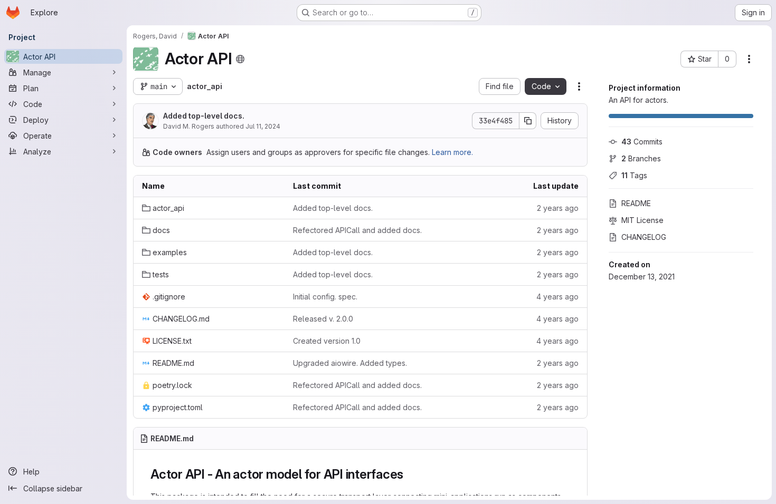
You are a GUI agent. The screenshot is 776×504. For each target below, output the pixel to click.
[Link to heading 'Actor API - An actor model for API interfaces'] (410, 474)
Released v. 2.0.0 (323, 318)
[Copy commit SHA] (527, 120)
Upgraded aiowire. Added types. (350, 362)
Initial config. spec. (325, 296)
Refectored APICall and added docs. (357, 230)
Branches (641, 158)
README (636, 203)
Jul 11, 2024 (262, 126)
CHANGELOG (643, 236)
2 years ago (558, 207)
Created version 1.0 (327, 340)
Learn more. (452, 152)
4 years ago (557, 296)
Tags (634, 175)
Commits (642, 141)
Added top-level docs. (203, 115)
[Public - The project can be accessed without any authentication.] (240, 59)
